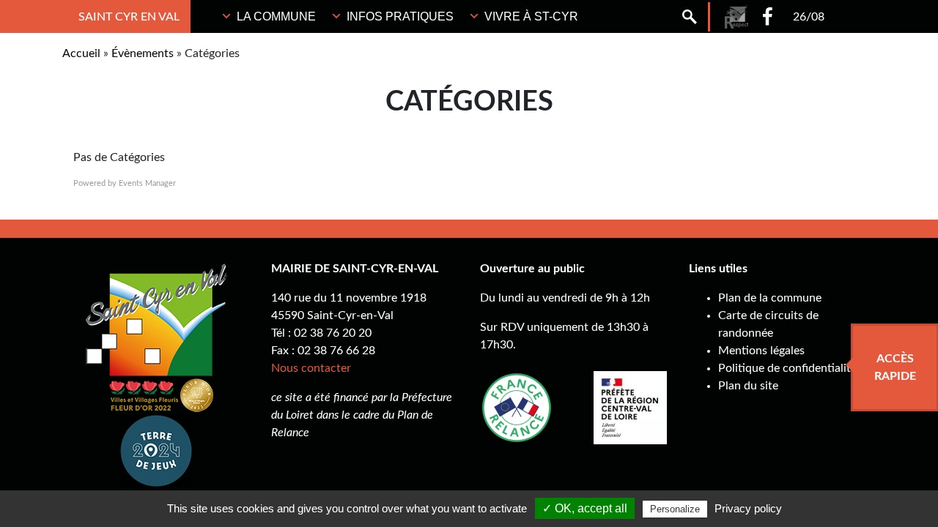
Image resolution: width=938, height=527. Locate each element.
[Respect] (736, 17)
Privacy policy (748, 508)
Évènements (142, 53)
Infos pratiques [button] (400, 16)
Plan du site (748, 386)
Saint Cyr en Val (129, 17)
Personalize (675, 509)
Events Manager (147, 183)
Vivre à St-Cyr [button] (531, 16)
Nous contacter (311, 368)
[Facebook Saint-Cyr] (768, 16)
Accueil (81, 53)
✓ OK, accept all (584, 508)
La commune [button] (276, 16)
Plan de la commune (769, 298)
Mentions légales (761, 350)
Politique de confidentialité (787, 368)
